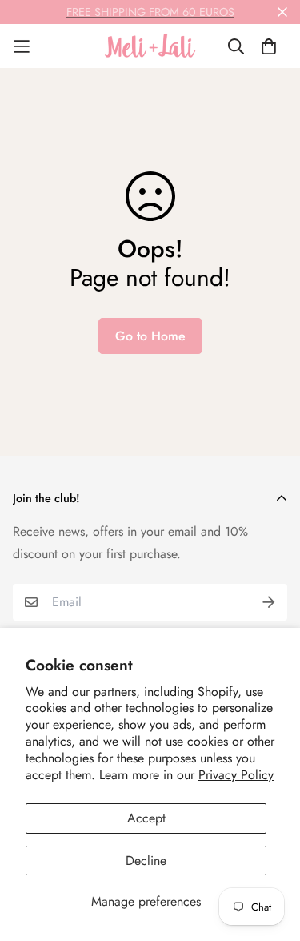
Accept (146, 818)
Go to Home (150, 336)
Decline (146, 860)
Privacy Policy (236, 775)
